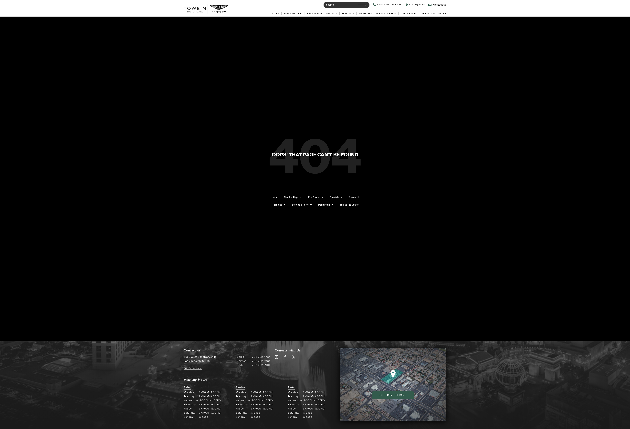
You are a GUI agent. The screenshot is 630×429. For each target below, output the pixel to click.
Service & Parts (386, 13)
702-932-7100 (253, 357)
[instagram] (276, 357)
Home (275, 13)
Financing (365, 13)
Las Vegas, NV (417, 5)
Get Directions (193, 368)
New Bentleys (293, 13)
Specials (331, 13)
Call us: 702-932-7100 (389, 5)
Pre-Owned (314, 13)
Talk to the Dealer (433, 13)
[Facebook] (285, 357)
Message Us (439, 5)
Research (348, 13)
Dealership (408, 13)
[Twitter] (293, 357)
